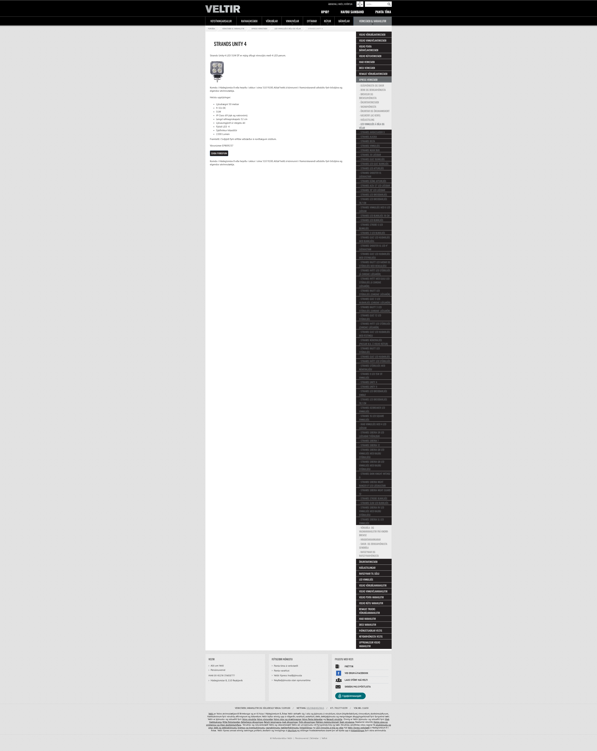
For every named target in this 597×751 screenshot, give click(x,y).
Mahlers (320, 722)
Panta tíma (383, 11)
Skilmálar (314, 738)
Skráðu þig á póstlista (358, 686)
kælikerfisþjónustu (290, 727)
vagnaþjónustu (273, 727)
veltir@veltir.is (315, 708)
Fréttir (349, 666)
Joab (284, 722)
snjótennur (211, 724)
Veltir (211, 713)
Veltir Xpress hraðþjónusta (288, 675)
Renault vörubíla (334, 719)
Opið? (325, 11)
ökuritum (292, 730)
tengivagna (276, 722)
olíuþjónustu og (383, 724)
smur (210, 727)
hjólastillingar (358, 730)
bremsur (242, 727)
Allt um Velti (217, 665)
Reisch (267, 722)
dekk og (218, 727)
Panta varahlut (281, 670)
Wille (225, 722)
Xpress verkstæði (259, 28)
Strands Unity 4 (315, 28)
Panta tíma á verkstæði (286, 665)
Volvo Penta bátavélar (312, 719)
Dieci (223, 724)
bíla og (335, 727)
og (386, 722)
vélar (341, 727)
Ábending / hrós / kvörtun (340, 4)
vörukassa (349, 722)
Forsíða (211, 28)
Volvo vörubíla (249, 719)
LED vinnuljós (323, 727)
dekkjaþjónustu (229, 727)
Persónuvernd (218, 669)
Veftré (324, 738)
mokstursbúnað (331, 722)
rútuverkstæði (261, 724)
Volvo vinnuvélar (265, 719)
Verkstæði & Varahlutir (233, 28)
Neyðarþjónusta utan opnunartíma (292, 680)
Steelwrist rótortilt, (364, 722)
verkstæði (365, 727)
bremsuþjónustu (257, 727)
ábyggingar (257, 722)
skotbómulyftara (233, 724)
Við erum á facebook (356, 673)
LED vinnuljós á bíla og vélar (287, 28)
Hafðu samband (352, 11)
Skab (342, 722)
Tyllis (301, 722)
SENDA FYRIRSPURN (219, 153)
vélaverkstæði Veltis (287, 724)
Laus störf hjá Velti (356, 679)
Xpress (356, 727)
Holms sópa (379, 722)
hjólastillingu (306, 727)
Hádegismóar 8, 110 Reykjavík (227, 680)
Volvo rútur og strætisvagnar (287, 719)
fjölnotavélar (234, 722)
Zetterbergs (246, 722)
